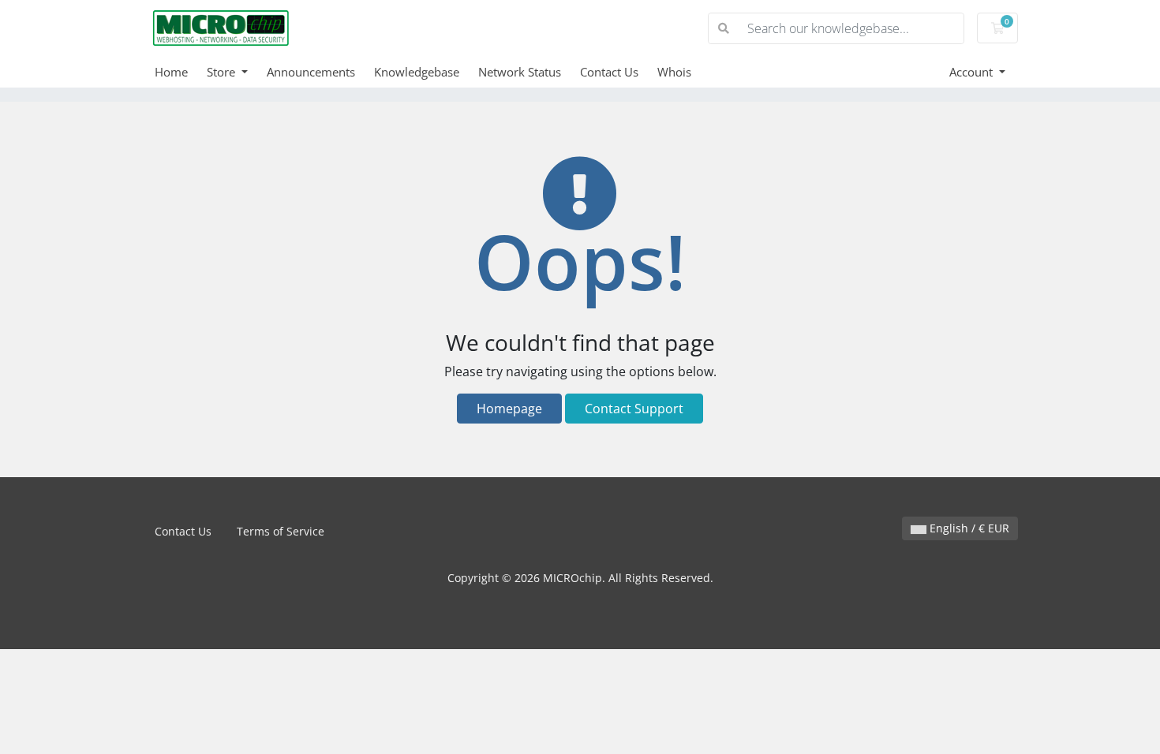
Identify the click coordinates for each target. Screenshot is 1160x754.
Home (171, 72)
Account (972, 72)
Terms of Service (280, 531)
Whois (674, 72)
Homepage (509, 408)
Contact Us (609, 72)
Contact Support (634, 408)
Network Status (519, 72)
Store (222, 72)
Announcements (311, 72)
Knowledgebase (416, 72)
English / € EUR (967, 528)
